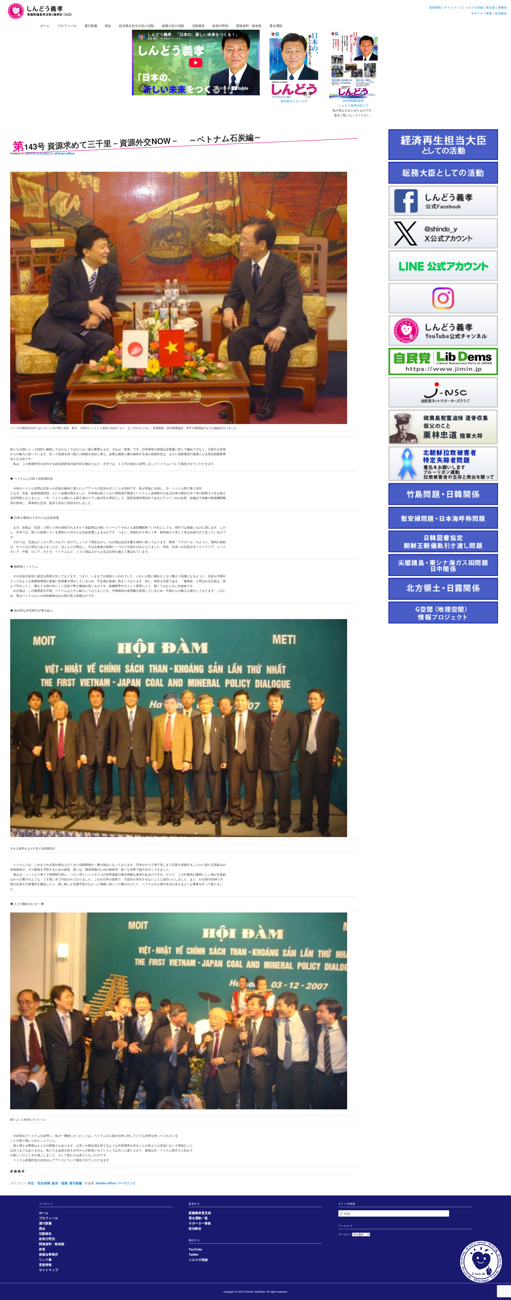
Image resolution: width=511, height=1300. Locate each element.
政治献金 (501, 13)
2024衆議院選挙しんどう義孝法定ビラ (353, 102)
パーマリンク (126, 1183)
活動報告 (198, 25)
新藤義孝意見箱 (200, 1212)
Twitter (194, 1254)
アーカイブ (344, 1234)
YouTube (195, 1249)
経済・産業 (60, 1183)
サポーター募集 (481, 13)
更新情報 (435, 7)
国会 (108, 25)
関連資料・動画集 (249, 25)
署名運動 (275, 25)
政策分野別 (220, 25)
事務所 (502, 7)
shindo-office (64, 153)
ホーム (45, 25)
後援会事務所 (48, 1254)
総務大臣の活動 (173, 25)
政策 (42, 1249)
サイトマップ (453, 7)
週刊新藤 (90, 25)
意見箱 (490, 7)
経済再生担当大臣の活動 (136, 25)
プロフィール (67, 25)
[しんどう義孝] (42, 18)
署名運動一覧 (198, 1218)
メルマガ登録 (474, 7)
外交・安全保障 (39, 1183)
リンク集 (45, 1259)
